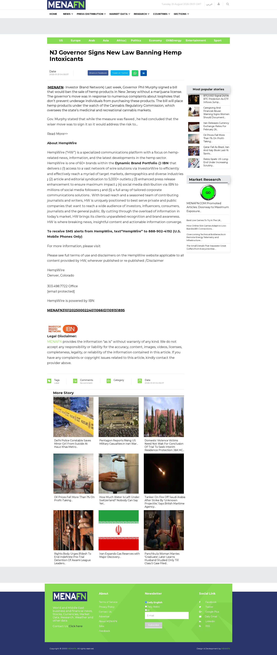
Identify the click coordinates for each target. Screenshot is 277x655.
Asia (106, 40)
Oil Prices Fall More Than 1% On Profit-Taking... (214, 138)
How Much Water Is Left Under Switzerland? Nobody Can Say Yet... (119, 500)
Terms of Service (108, 602)
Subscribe (153, 625)
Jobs (101, 626)
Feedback (104, 630)
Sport (215, 40)
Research (140, 14)
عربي (209, 4)
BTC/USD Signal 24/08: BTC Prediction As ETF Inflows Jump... (216, 99)
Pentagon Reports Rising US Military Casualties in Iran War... (118, 442)
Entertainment (191, 40)
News (67, 14)
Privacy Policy (106, 606)
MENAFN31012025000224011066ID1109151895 (86, 310)
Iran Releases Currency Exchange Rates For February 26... (216, 126)
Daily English (154, 602)
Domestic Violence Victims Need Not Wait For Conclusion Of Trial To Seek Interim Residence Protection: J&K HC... (164, 445)
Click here (76, 626)
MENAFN (55, 87)
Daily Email (211, 616)
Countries (160, 14)
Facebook (210, 602)
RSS (207, 626)
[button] (219, 4)
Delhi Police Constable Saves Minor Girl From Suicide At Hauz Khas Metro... (72, 443)
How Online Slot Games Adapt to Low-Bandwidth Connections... (207, 227)
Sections (180, 14)
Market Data (118, 14)
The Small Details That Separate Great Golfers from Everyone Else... (206, 247)
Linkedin (210, 621)
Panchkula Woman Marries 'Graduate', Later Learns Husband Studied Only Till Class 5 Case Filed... (162, 558)
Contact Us (105, 611)
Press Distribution (90, 14)
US (57, 40)
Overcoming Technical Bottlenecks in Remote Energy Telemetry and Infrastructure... (206, 237)
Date (52, 71)
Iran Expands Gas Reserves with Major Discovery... (119, 555)
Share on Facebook (98, 73)
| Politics (135, 40)
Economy (155, 40)
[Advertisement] (139, 26)
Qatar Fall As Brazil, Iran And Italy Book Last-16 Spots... (216, 150)
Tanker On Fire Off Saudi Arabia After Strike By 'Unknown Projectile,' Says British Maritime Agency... (165, 502)
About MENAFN (108, 621)
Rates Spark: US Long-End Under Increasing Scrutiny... (216, 162)
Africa (120, 40)
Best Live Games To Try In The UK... (204, 220)
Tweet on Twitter (120, 73)
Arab (92, 40)
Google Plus (212, 611)
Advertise (104, 616)
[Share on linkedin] (143, 73)
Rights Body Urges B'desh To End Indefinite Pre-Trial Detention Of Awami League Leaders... (72, 558)
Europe (76, 40)
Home (53, 14)
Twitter (209, 606)
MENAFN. (72, 648)
